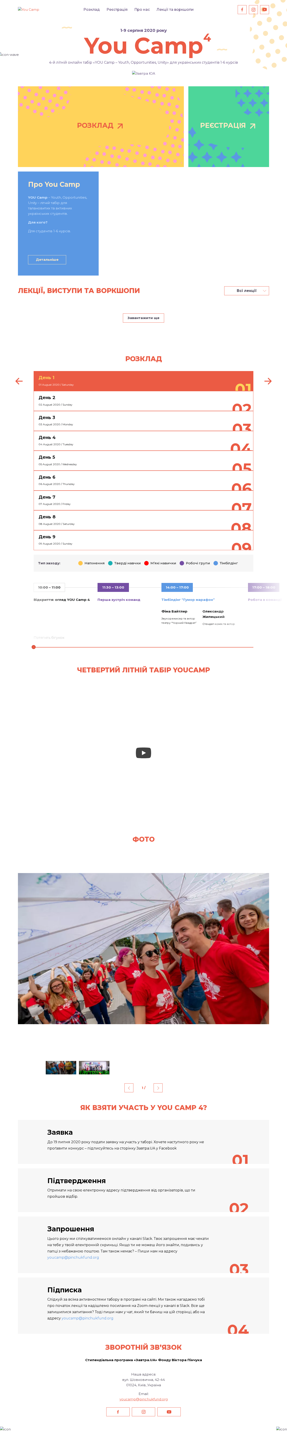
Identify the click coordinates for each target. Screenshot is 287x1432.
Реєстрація (117, 9)
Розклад (91, 9)
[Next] (267, 381)
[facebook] (242, 9)
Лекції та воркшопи (175, 9)
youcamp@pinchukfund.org (73, 1257)
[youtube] (264, 9)
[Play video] (143, 753)
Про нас (142, 9)
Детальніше (47, 259)
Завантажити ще (143, 318)
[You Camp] (28, 9)
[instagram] (253, 9)
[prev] (128, 1087)
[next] (158, 1087)
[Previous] (19, 381)
